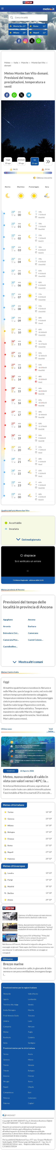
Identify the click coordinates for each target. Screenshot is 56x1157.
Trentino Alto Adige (10, 1004)
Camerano (33, 633)
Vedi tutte (50, 730)
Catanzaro (32, 1098)
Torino (5, 1054)
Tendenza (11, 771)
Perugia (6, 1081)
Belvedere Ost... (11, 633)
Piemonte (7, 994)
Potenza (6, 1098)
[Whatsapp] (14, 95)
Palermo (6, 1103)
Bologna (31, 1070)
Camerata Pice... (11, 640)
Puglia (30, 1032)
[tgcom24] (28, 3)
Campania (7, 1026)
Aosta (30, 1054)
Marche (31, 1010)
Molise (5, 1032)
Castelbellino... (10, 646)
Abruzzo (31, 1026)
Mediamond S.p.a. (23, 1140)
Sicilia (5, 1043)
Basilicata (7, 1037)
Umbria (6, 1021)
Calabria (31, 1037)
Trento (6, 1065)
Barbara (32, 626)
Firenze (31, 1076)
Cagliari (31, 1103)
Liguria (5, 999)
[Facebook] (18, 40)
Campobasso (8, 1092)
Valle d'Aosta (33, 994)
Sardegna (31, 1043)
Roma (30, 1081)
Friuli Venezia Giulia (11, 1015)
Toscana (31, 1015)
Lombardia (32, 999)
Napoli (5, 1087)
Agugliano (8, 619)
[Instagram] (25, 40)
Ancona (31, 619)
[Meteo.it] (49, 8)
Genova (6, 1059)
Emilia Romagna (9, 1010)
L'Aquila (31, 1087)
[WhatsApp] (38, 40)
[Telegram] (28, 95)
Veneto (31, 1004)
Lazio (30, 1021)
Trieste (6, 1070)
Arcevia (7, 626)
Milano (30, 1059)
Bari (29, 1092)
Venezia (31, 1065)
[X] (32, 40)
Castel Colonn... (35, 640)
